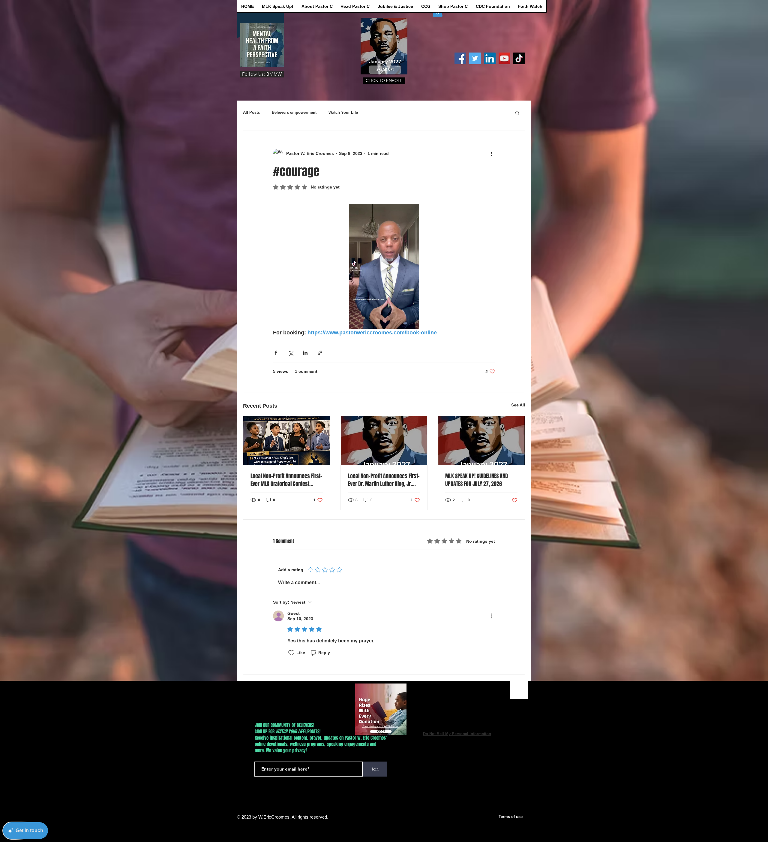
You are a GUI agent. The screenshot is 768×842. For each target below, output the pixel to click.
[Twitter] (475, 58)
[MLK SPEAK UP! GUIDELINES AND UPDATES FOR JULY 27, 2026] (481, 440)
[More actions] (491, 153)
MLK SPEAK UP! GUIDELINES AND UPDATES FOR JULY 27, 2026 (476, 480)
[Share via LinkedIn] (305, 353)
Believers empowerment (294, 112)
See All (518, 405)
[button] (384, 80)
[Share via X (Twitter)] (290, 353)
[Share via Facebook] (276, 353)
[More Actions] (491, 616)
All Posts (251, 112)
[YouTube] (504, 58)
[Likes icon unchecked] (291, 652)
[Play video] (384, 266)
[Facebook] (460, 58)
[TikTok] (519, 58)
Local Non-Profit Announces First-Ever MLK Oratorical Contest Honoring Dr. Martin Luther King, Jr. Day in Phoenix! (286, 480)
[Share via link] (320, 353)
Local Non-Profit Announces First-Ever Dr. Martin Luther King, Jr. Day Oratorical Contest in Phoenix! (384, 480)
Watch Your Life (343, 112)
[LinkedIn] (490, 58)
